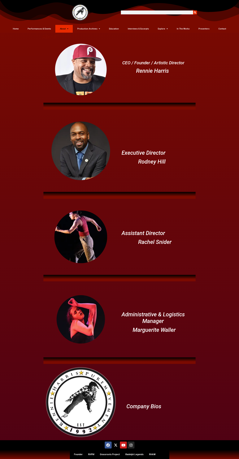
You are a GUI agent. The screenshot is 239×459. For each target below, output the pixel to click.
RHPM (91, 454)
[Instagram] (131, 445)
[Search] (195, 12)
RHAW (152, 454)
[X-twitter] (115, 445)
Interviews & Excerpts (138, 29)
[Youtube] (123, 445)
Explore (161, 29)
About (63, 29)
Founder (78, 454)
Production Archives (87, 29)
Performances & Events (39, 29)
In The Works (183, 29)
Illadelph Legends (134, 454)
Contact (222, 29)
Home (16, 29)
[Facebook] (108, 445)
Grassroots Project (110, 454)
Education (114, 29)
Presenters (203, 29)
